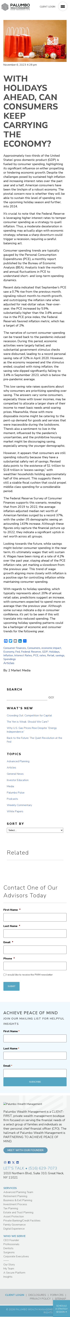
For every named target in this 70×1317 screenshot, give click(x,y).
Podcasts (12, 799)
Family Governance (14, 1225)
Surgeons (9, 1252)
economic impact (51, 648)
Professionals (11, 1244)
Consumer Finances (14, 648)
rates (43, 655)
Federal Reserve (31, 652)
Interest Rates (23, 655)
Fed (17, 652)
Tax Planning (10, 1208)
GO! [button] (51, 697)
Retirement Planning (15, 1196)
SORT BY (15, 824)
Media (10, 786)
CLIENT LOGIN (47, 6)
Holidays (54, 652)
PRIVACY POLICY (40, 1299)
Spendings (9, 659)
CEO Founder (11, 1240)
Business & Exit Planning (17, 1200)
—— (6, 1260)
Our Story (9, 1264)
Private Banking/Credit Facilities (21, 1220)
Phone (9, 958)
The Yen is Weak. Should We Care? (27, 722)
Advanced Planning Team (18, 1192)
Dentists (8, 1248)
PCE (35, 655)
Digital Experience (14, 1229)
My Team (8, 1268)
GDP (45, 652)
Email (8, 942)
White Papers (15, 811)
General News (15, 774)
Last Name (11, 926)
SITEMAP (60, 1299)
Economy (8, 652)
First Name (12, 910)
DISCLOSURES (37, 1295)
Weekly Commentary (19, 805)
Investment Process (15, 1204)
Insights (7, 1277)
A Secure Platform (14, 1273)
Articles (8, 663)
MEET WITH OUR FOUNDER (25, 1150)
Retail (50, 655)
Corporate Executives (16, 1256)
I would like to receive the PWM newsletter (29, 974)
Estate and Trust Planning (18, 1212)
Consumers (33, 648)
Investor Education (18, 780)
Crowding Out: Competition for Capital (29, 715)
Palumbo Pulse (15, 792)
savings (60, 655)
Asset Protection (13, 1216)
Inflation (8, 655)
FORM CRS (57, 1295)
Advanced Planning (18, 761)
